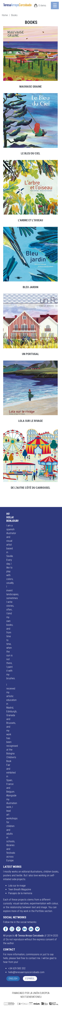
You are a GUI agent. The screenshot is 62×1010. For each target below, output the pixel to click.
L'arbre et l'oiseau (30, 220)
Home (5, 15)
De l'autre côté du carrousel (30, 487)
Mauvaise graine (30, 86)
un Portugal (30, 354)
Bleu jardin (30, 287)
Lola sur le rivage (30, 420)
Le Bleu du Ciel (30, 153)
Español (30, 978)
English (13, 978)
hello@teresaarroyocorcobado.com (26, 972)
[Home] (18, 5)
